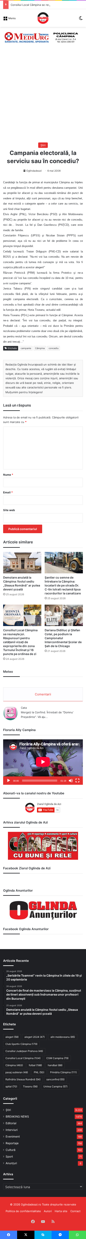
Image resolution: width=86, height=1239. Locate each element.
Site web (9, 510)
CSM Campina (57, 1058)
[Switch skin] (81, 19)
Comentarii (43, 694)
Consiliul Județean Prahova (24, 1051)
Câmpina (40, 348)
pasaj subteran (16, 1072)
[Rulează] (8, 781)
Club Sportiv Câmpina (21, 1044)
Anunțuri (11, 1163)
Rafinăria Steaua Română (22, 1079)
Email (8, 492)
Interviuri (12, 1130)
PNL (39, 1072)
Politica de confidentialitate (23, 1211)
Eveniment (13, 1136)
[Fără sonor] (71, 781)
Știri (43, 145)
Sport (9, 1156)
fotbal (35, 1065)
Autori (48, 1211)
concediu (53, 348)
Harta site (61, 1211)
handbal (55, 1065)
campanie (26, 348)
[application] (43, 762)
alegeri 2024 (34, 1036)
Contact (75, 1211)
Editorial (11, 1123)
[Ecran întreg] (77, 781)
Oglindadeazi (34, 170)
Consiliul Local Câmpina (22, 1058)
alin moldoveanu (63, 1036)
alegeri (12, 1036)
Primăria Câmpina (63, 1072)
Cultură (10, 1150)
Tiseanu (30, 1086)
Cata (24, 707)
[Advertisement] (43, 97)
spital (11, 1086)
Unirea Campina (55, 1086)
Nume (8, 474)
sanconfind (55, 1079)
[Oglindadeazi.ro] (43, 18)
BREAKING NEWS (17, 1116)
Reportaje (12, 1143)
